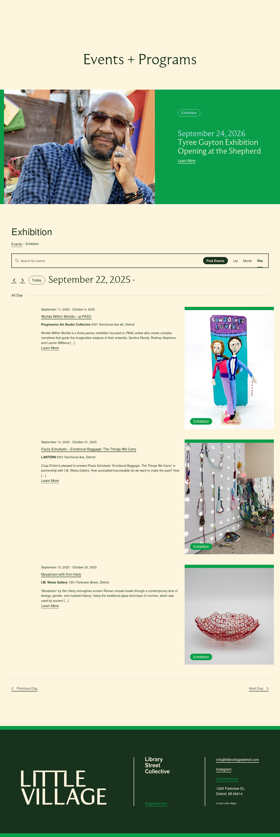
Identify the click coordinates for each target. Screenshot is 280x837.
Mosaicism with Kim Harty (61, 574)
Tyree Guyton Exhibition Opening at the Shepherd (219, 142)
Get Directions (227, 778)
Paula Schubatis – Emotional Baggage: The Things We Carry (88, 448)
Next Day (256, 688)
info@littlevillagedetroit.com (237, 759)
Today (37, 280)
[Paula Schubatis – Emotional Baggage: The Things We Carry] (229, 498)
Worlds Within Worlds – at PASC (66, 316)
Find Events (215, 261)
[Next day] (22, 280)
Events (16, 244)
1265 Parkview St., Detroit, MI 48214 (230, 791)
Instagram (223, 769)
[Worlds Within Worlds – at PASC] (229, 369)
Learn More (187, 160)
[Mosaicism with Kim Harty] (229, 616)
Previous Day (27, 688)
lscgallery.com (156, 803)
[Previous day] (14, 280)
